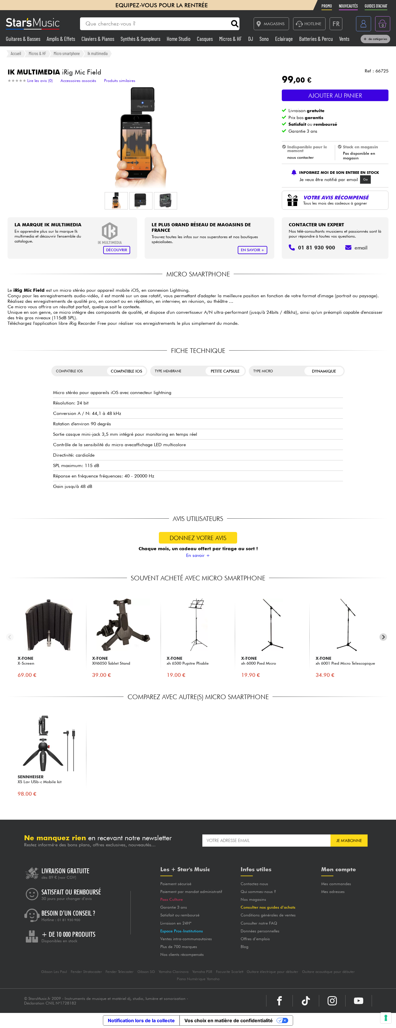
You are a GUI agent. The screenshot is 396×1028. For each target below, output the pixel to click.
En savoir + (198, 555)
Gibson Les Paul (54, 971)
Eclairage (284, 38)
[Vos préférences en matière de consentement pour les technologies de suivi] (385, 1017)
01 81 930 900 (68, 920)
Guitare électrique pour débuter (272, 971)
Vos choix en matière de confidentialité (228, 1020)
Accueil (16, 53)
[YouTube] (359, 1001)
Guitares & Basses (23, 38)
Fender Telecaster (120, 971)
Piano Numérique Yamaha (198, 979)
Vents (344, 38)
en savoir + (252, 250)
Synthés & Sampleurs (141, 38)
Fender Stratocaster (86, 971)
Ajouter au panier (335, 95)
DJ (251, 38)
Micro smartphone (67, 53)
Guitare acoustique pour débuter (328, 971)
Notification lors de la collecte (141, 1020)
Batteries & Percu (316, 38)
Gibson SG (146, 971)
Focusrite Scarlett (229, 971)
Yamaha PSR (202, 971)
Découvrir (116, 250)
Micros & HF (231, 38)
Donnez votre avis (198, 538)
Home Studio (179, 38)
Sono (264, 38)
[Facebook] (279, 1001)
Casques (205, 38)
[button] (116, 200)
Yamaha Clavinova (173, 971)
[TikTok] (306, 1001)
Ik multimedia (98, 53)
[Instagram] (332, 1001)
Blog (244, 946)
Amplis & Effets (61, 38)
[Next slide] (383, 637)
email (361, 248)
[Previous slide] (10, 637)
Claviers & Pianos (98, 38)
